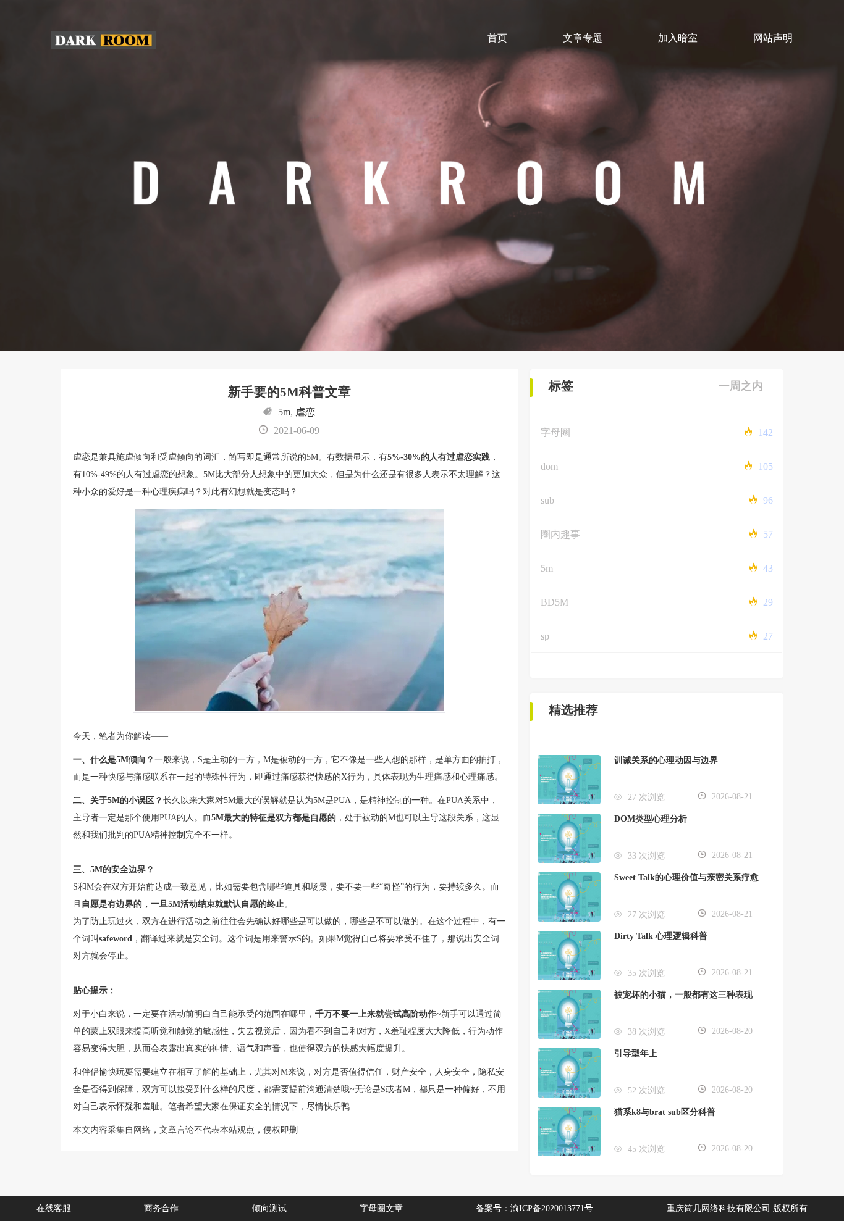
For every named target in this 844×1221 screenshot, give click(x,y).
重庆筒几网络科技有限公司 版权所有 (737, 1208)
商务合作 (161, 1208)
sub (547, 500)
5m (284, 412)
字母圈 (555, 432)
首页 (497, 38)
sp (545, 636)
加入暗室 (678, 38)
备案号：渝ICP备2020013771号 (534, 1208)
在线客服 (53, 1208)
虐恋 (305, 412)
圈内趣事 (560, 534)
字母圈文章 (381, 1208)
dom (549, 466)
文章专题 (582, 38)
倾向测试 (269, 1208)
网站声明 (773, 38)
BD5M (554, 602)
